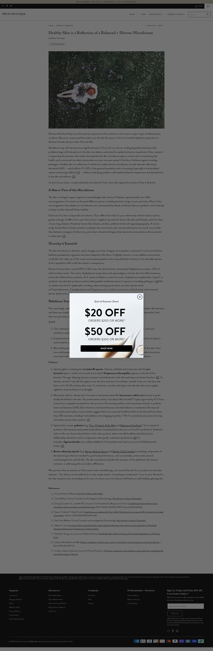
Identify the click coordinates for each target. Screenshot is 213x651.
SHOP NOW (107, 348)
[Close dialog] (139, 297)
